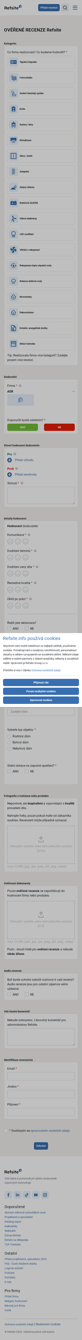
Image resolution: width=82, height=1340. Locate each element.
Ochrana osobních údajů (45, 670)
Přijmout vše (41, 682)
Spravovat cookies (41, 700)
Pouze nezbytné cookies (41, 691)
